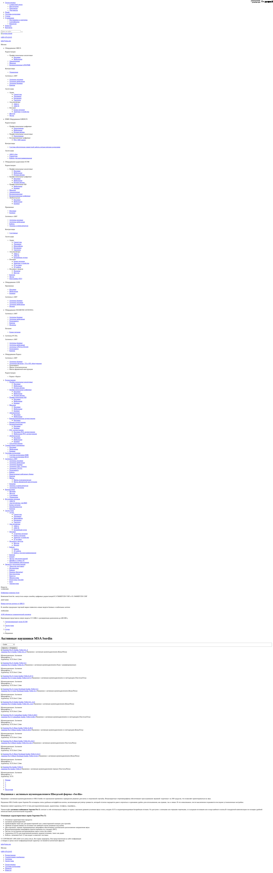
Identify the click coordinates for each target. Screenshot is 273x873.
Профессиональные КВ (17, 397)
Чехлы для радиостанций (18, 558)
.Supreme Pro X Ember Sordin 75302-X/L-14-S (17, 704)
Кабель (12, 224)
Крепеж (12, 85)
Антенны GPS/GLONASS (18, 347)
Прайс (7, 12)
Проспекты (13, 8)
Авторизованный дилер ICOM (16, 622)
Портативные (19, 128)
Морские (12, 63)
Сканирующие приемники (15, 445)
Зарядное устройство (21, 537)
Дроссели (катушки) (16, 566)
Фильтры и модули (16, 541)
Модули (12, 113)
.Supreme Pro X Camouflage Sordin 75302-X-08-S (18, 717)
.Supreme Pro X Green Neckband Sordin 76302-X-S (19, 691)
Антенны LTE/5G (15, 468)
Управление (13, 72)
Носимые (17, 57)
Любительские (14, 436)
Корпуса (12, 576)
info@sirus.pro (6, 41)
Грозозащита (14, 321)
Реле (11, 581)
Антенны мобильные (17, 81)
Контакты (8, 27)
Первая (7, 780)
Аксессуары (9, 510)
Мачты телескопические (22, 480)
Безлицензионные (16, 194)
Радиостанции (10, 380)
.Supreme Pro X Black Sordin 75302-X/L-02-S (17, 743)
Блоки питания (19, 110)
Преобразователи (15, 507)
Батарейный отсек (20, 530)
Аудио (11, 512)
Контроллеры (10, 489)
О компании (9, 18)
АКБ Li (16, 104)
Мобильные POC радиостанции (25, 434)
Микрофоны (18, 246)
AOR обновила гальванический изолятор (16, 614)
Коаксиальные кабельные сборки (21, 474)
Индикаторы (14, 568)
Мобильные (18, 59)
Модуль (12, 493)
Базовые (17, 188)
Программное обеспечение (19, 562)
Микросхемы (14, 578)
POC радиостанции (16, 430)
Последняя (9, 789)
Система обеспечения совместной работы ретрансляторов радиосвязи (34, 147)
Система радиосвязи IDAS (19, 457)
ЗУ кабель (17, 267)
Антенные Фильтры (16, 487)
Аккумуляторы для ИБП (18, 503)
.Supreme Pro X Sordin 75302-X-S (13, 665)
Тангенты (17, 100)
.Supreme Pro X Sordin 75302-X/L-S (13, 652)
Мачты (11, 478)
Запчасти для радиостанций (15, 564)
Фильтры (17, 271)
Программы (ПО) (15, 279)
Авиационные (14, 61)
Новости (8, 26)
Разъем (11, 557)
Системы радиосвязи (12, 14)
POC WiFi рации (20, 140)
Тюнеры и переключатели (18, 226)
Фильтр (12, 306)
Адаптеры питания (21, 534)
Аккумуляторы (14, 524)
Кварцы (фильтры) (16, 572)
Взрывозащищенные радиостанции (22, 418)
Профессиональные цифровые (20, 390)
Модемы (12, 491)
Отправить (13, 648)
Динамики (17, 96)
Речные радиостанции (17, 422)
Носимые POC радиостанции (24, 432)
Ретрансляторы (19, 132)
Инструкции (14, 6)
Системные (13, 233)
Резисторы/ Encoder (16, 580)
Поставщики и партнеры (18, 20)
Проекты (8, 868)
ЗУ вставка (18, 265)
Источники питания (12, 499)
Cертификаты (14, 22)
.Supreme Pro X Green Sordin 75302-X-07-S (16, 678)
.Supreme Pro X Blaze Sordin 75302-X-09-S (16, 730)
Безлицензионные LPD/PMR (19, 65)
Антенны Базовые (16, 83)
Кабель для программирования (20, 158)
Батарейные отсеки (21, 257)
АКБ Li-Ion (13, 154)
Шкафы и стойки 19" (17, 560)
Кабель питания (19, 535)
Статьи (7, 16)
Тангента (17, 522)
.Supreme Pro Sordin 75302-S (11, 769)
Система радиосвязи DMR (19, 455)
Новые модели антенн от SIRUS (12, 603)
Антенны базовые (16, 300)
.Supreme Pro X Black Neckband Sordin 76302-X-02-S (20, 756)
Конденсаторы (14, 574)
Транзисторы (14, 583)
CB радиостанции (16, 443)
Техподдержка (10, 3)
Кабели (12, 570)
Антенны (8, 859)
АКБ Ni (16, 106)
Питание (12, 532)
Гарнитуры (18, 94)
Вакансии (13, 24)
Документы (13, 10)
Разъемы (12, 484)
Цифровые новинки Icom (10, 593)
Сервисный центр (16, 4)
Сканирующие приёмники (15, 857)
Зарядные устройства (21, 112)
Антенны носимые (16, 79)
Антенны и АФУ (11, 459)
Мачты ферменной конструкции (25, 482)
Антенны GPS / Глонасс (18, 466)
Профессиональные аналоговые (21, 382)
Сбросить (5, 648)
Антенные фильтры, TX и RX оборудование (25, 363)
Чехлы (11, 115)
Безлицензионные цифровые (19, 196)
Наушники (17, 98)
